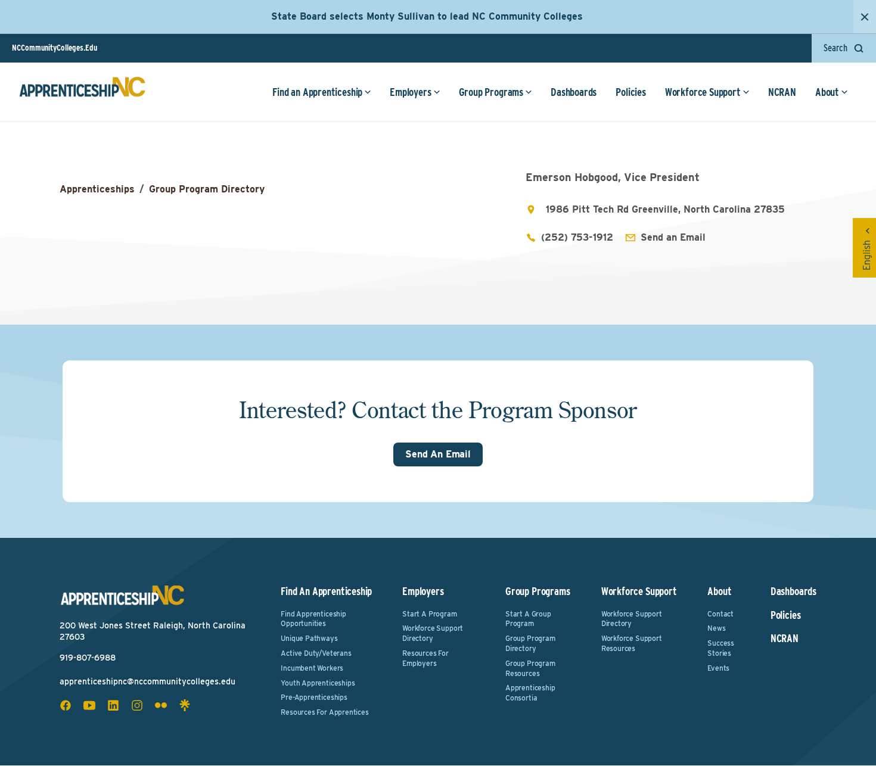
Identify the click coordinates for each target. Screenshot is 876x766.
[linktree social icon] (185, 705)
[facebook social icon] (66, 705)
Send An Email (438, 454)
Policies (631, 92)
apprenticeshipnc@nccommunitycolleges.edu (147, 681)
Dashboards (574, 92)
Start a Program (429, 613)
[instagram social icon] (137, 705)
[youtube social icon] (89, 705)
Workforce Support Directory (432, 633)
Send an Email (673, 237)
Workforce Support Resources (631, 643)
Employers (410, 92)
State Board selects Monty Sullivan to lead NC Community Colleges (427, 16)
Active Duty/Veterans (316, 653)
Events (718, 668)
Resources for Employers (425, 658)
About (827, 92)
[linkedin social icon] (113, 705)
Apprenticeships (97, 189)
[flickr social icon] (161, 705)
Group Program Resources (530, 668)
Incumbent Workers (312, 668)
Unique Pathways (309, 638)
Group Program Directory (207, 189)
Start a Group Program (528, 618)
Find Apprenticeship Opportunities (313, 618)
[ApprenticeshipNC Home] (82, 92)
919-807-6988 (88, 657)
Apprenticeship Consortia (530, 692)
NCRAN (782, 92)
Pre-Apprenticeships (314, 697)
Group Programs (491, 92)
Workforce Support (703, 92)
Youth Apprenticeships (318, 682)
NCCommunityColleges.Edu (54, 47)
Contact (720, 613)
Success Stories (720, 648)
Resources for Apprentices (325, 712)
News (716, 628)
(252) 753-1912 (577, 237)
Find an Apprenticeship (317, 92)
